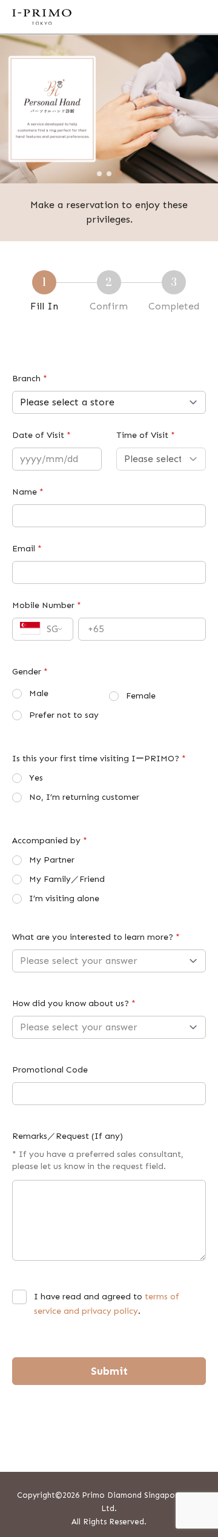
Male (38, 693)
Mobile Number (46, 605)
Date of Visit (41, 435)
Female (141, 696)
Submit (109, 1371)
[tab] (99, 173)
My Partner (51, 860)
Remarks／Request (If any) (67, 1136)
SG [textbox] (52, 629)
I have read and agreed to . (106, 1303)
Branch (29, 378)
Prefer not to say (64, 715)
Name (28, 492)
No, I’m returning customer (84, 797)
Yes (36, 778)
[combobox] (42, 629)
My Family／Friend (67, 879)
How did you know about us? (74, 1003)
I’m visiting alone (64, 898)
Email (27, 548)
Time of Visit (145, 435)
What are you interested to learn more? (96, 937)
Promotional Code (50, 1070)
